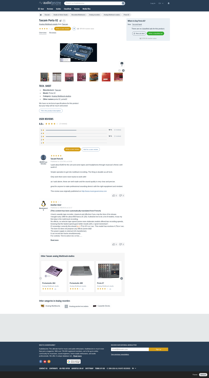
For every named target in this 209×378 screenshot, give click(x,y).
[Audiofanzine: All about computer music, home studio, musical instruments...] (50, 3)
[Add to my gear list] (64, 21)
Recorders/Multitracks (78, 15)
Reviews (50, 9)
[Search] (123, 3)
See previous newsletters (120, 354)
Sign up (158, 349)
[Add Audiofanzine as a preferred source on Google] (74, 361)
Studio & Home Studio (61, 15)
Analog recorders (94, 15)
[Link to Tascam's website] (60, 21)
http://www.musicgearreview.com (94, 191)
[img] (45, 29)
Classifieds (67, 9)
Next (123, 70)
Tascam (47, 15)
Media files (86, 9)
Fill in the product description (51, 111)
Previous (119, 70)
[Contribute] (74, 28)
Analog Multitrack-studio (48, 24)
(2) (52, 29)
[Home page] (41, 14)
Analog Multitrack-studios (112, 15)
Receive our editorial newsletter (124, 345)
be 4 (78, 226)
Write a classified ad (155, 33)
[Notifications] (168, 3)
